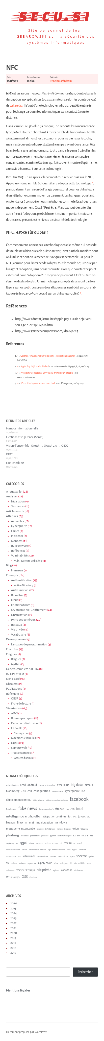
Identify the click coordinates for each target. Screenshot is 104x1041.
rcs (17, 843)
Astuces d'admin (23, 758)
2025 (13, 908)
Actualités (17, 521)
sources (53, 857)
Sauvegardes (21, 733)
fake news (27, 808)
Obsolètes (12, 684)
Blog (9, 565)
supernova (32, 863)
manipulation (44, 822)
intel (79, 809)
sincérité (82, 850)
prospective (35, 836)
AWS (14, 713)
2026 (13, 903)
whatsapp (13, 877)
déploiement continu (18, 799)
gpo (67, 809)
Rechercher (85, 972)
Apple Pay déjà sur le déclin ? (34, 366)
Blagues (16, 659)
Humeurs (17, 570)
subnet (14, 863)
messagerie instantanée (20, 828)
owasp (84, 828)
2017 (13, 948)
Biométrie (17, 595)
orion (75, 828)
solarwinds (28, 856)
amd (23, 784)
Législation (18, 501)
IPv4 (74, 817)
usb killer (82, 863)
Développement (16, 639)
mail (32, 822)
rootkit (55, 843)
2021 (13, 928)
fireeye (59, 808)
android (32, 784)
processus (25, 836)
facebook (79, 799)
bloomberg (12, 790)
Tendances (18, 506)
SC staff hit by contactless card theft (38, 383)
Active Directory (23, 585)
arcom (41, 785)
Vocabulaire (18, 634)
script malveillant (13, 850)
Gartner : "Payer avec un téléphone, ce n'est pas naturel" (47, 356)
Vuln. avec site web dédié (28, 561)
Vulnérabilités (20, 555)
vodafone (66, 869)
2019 (13, 938)
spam (72, 857)
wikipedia (16, 105)
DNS (83, 791)
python (53, 836)
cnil (30, 790)
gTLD (72, 809)
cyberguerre (72, 790)
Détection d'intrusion (24, 723)
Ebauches (12, 649)
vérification (78, 870)
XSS (25, 877)
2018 (13, 943)
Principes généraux (61, 80)
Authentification (21, 580)
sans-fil (79, 843)
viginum (56, 870)
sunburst (22, 863)
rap (91, 836)
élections (33, 877)
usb (75, 863)
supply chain (45, 862)
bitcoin (89, 784)
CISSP (14, 698)
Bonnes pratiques (22, 718)
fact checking (11, 809)
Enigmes (11, 654)
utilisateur (10, 870)
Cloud (15, 600)
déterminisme (38, 800)
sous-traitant (63, 857)
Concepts (12, 575)
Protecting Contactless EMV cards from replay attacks (46, 373)
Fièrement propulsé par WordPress (26, 1031)
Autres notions (20, 590)
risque (31, 843)
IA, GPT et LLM (15, 674)
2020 (13, 933)
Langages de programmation (29, 644)
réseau (68, 842)
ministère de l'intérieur (46, 829)
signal (74, 850)
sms (19, 857)
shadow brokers (58, 850)
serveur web (34, 850)
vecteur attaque (26, 869)
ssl (8, 863)
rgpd (24, 842)
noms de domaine (64, 829)
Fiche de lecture (21, 703)
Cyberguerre (19, 526)
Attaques (12, 516)
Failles (15, 531)
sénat (56, 863)
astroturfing (50, 785)
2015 (13, 952)
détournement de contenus (57, 800)
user (89, 863)
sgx (49, 850)
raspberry (10, 843)
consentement (57, 791)
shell (68, 850)
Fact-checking (15, 463)
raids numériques (64, 836)
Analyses (12, 496)
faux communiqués (46, 809)
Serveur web (19, 747)
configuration (42, 790)
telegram (64, 863)
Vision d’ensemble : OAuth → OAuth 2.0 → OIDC (37, 445)
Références (18, 550)
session (43, 850)
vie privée (44, 870)
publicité (44, 836)
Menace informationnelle (22, 428)
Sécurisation (14, 708)
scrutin (24, 850)
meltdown (61, 822)
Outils (15, 743)
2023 (13, 918)
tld (71, 863)
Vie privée (17, 629)
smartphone (11, 857)
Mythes (16, 664)
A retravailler (14, 491)
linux (20, 822)
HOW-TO (16, 728)
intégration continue (54, 816)
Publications (14, 688)
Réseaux (16, 624)
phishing (12, 835)
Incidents (17, 536)
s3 (74, 843)
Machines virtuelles (23, 738)
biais (66, 784)
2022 (13, 923)
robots (47, 843)
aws (59, 784)
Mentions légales (18, 990)
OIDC (9, 454)
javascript (84, 816)
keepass (10, 822)
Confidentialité (20, 605)
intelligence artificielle (23, 816)
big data (77, 785)
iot (69, 816)
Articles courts (15, 511)
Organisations (20, 615)
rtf (61, 843)
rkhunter (39, 843)
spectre (81, 856)
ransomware (80, 835)
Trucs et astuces (21, 753)
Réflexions (12, 693)
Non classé (13, 679)
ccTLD (23, 791)
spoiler (91, 857)
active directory (12, 785)
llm (26, 823)
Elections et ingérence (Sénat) (24, 437)
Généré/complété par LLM (22, 669)
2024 (13, 913)
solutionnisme (42, 857)
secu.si (52, 15)
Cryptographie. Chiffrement (28, 610)
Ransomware (19, 545)
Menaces (16, 541)
